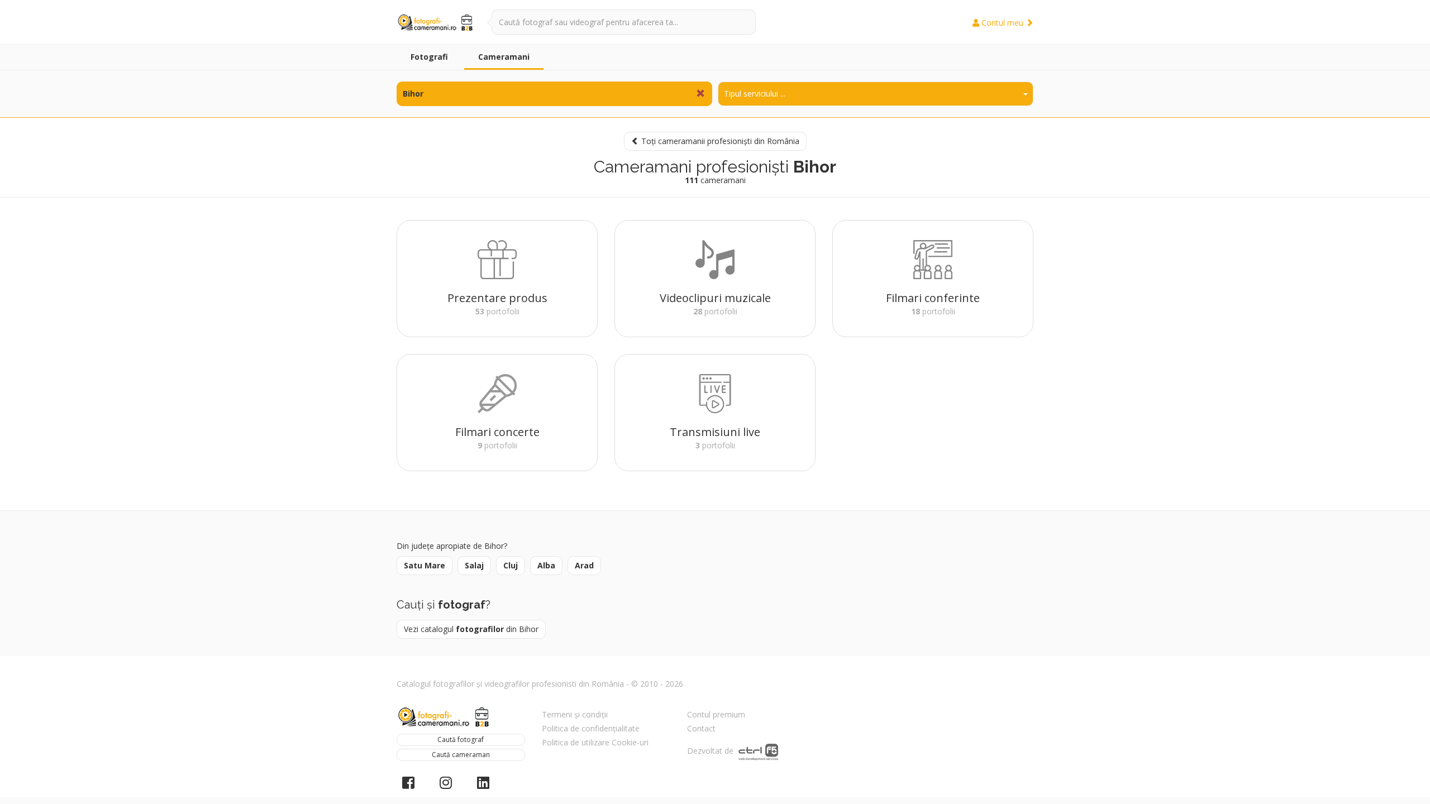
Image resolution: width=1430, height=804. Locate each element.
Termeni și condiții (575, 714)
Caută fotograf (460, 739)
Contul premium (716, 714)
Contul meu (1002, 22)
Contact (701, 728)
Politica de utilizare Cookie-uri (595, 742)
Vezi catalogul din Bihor (471, 629)
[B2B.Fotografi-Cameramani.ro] (436, 22)
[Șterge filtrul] (700, 94)
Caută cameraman (461, 754)
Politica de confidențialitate (591, 728)
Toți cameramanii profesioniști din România (719, 141)
